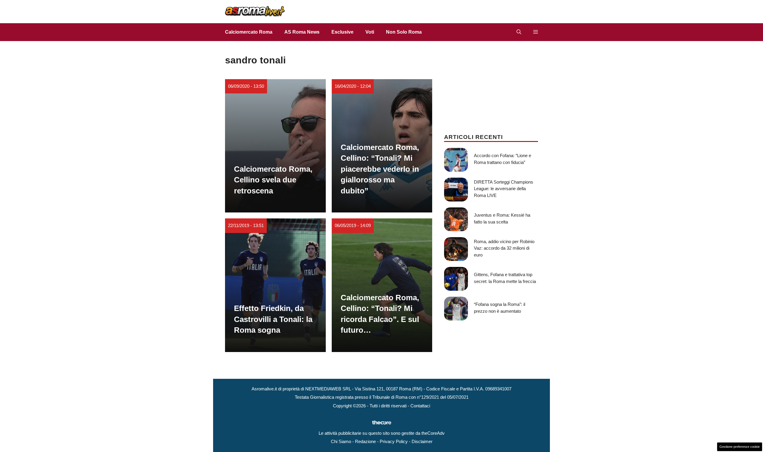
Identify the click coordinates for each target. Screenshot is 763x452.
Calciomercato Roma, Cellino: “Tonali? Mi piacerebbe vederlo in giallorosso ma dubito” (380, 169)
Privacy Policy (394, 441)
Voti (369, 32)
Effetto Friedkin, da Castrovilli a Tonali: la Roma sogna (273, 319)
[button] (519, 32)
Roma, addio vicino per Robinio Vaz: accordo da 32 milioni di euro (504, 248)
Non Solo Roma (404, 32)
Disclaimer (422, 441)
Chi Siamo (341, 441)
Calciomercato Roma (248, 32)
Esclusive (342, 32)
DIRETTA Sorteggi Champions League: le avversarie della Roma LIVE (503, 188)
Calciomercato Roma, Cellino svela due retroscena (273, 180)
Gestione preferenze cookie (739, 446)
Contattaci (420, 405)
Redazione (365, 441)
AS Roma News (302, 32)
